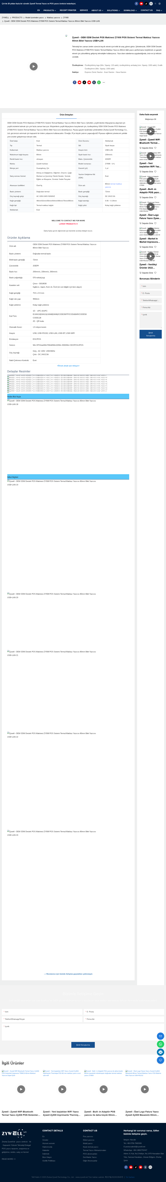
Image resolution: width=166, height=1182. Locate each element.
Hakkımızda (47, 1147)
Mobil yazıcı (88, 1143)
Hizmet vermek (48, 1143)
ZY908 (65, 18)
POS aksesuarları (90, 1154)
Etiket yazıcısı (88, 1140)
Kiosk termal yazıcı (90, 1147)
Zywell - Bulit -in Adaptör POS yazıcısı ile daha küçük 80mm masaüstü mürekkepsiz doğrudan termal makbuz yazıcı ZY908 (151, 191)
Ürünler (45, 1140)
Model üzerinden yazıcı (34, 18)
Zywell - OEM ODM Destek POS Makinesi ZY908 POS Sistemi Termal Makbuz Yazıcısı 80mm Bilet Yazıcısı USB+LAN (52, 21)
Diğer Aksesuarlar (90, 1161)
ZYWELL (5, 18)
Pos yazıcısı (88, 1136)
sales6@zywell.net (137, 1147)
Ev (43, 1136)
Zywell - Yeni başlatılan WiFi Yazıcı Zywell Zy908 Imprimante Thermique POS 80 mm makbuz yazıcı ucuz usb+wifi (151, 165)
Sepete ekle (147, 148)
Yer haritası (130, 1177)
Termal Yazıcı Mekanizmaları (94, 1150)
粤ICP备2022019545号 (114, 1177)
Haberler (45, 1150)
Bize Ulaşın (47, 1157)
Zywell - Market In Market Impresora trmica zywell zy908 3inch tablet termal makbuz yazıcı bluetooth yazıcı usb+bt (150, 240)
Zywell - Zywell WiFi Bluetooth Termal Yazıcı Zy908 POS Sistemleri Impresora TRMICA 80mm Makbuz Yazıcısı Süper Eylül (150, 141)
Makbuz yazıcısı (53, 18)
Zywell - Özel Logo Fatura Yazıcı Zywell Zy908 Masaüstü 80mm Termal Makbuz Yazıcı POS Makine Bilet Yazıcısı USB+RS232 (150, 217)
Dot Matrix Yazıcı (90, 1157)
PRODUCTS (17, 18)
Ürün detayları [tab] (66, 115)
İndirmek (45, 1154)
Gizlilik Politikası (48, 1161)
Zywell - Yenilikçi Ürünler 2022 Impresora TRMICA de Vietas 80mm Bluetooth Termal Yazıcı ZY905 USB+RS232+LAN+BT (150, 266)
